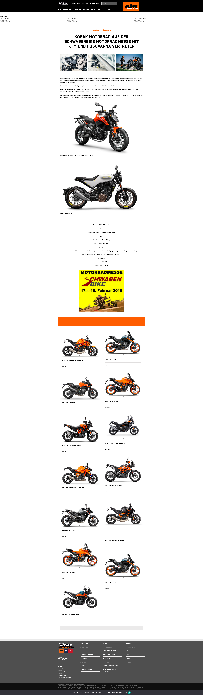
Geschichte (130, 651)
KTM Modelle (85, 647)
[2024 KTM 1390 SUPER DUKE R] (123, 511)
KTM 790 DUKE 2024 (68, 530)
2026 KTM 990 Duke (4, 18)
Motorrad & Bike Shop (87, 669)
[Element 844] (63, 2)
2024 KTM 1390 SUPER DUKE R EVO (73, 488)
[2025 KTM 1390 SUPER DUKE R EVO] (80, 343)
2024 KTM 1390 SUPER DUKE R (114, 541)
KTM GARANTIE (108, 658)
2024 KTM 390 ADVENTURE (123, 467)
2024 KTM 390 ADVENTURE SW (80, 427)
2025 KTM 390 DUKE (111, 401)
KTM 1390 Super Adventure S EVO (116, 443)
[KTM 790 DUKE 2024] (80, 513)
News (128, 658)
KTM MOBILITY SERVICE (110, 654)
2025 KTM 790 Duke (68, 403)
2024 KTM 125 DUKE (111, 583)
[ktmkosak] (131, 2)
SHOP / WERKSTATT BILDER (111, 666)
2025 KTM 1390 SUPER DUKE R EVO (73, 360)
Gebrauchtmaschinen (87, 651)
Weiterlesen (64, 366)
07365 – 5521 (84, 3)
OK (129, 692)
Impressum (59, 684)
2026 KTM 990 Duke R (72, 18)
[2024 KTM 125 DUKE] (123, 566)
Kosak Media (64, 685)
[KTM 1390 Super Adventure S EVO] (123, 427)
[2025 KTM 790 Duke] (80, 386)
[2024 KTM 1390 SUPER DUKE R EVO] (80, 471)
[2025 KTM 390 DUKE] (123, 385)
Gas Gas (84, 662)
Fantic (83, 666)
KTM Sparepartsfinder (87, 654)
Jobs (128, 654)
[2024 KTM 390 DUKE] (80, 556)
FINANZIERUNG (108, 647)
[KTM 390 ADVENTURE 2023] (80, 597)
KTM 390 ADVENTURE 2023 (70, 614)
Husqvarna (84, 658)
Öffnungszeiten (131, 647)
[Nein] (201, 692)
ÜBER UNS (129, 662)
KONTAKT (106, 662)
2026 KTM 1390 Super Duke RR (141, 18)
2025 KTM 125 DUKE (111, 360)
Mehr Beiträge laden (101, 628)
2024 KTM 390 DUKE (68, 572)
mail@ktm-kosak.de (94, 3)
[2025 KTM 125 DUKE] (123, 343)
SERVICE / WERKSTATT (110, 651)
